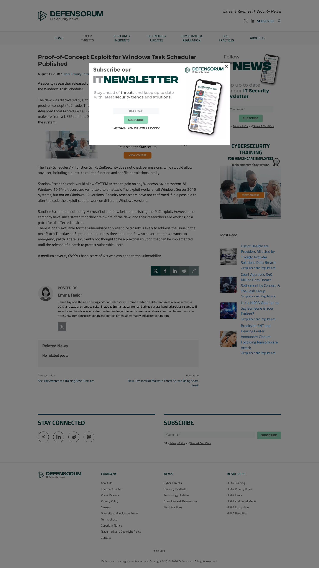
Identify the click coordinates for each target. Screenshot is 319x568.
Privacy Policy (125, 127)
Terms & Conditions (149, 127)
